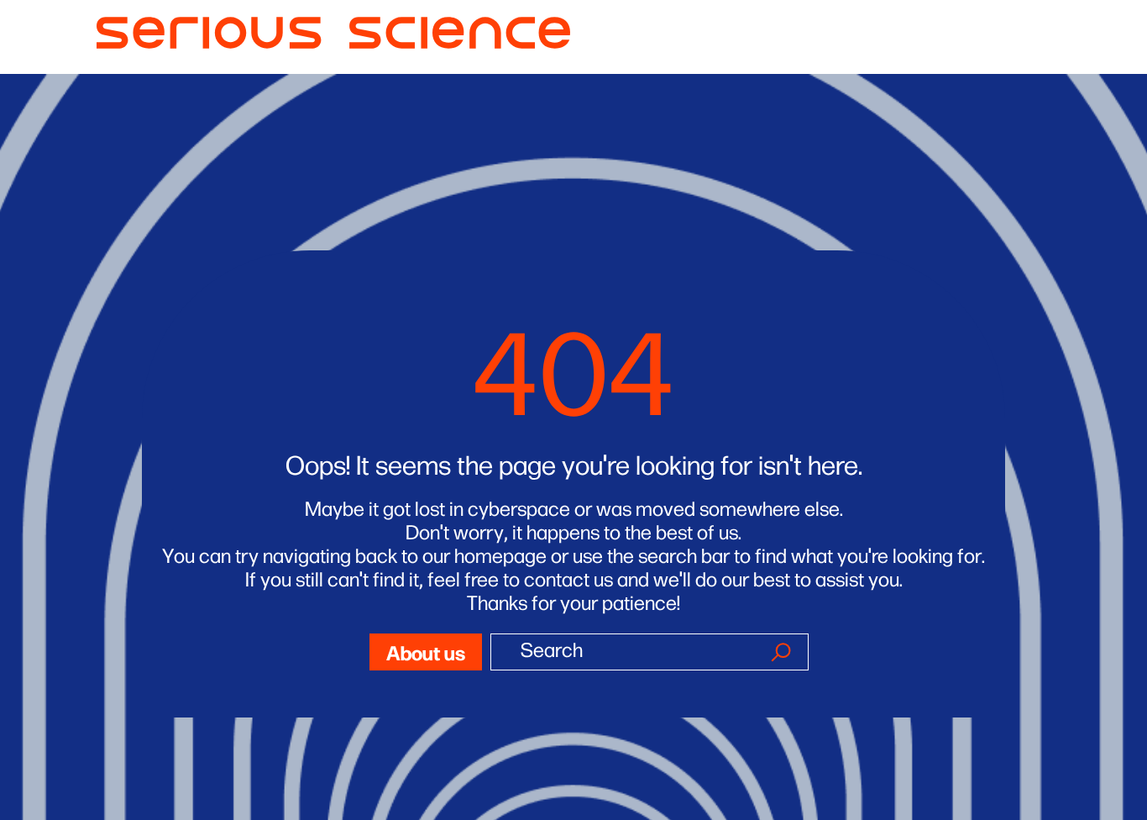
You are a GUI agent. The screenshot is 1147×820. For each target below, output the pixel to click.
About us (425, 651)
